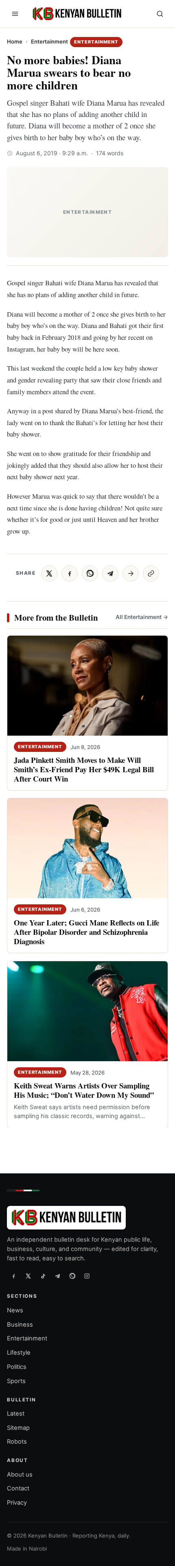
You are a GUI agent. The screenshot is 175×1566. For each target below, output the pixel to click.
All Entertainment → (142, 617)
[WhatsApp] (72, 1275)
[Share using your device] (130, 573)
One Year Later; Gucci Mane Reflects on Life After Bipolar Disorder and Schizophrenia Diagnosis (86, 932)
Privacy (17, 1502)
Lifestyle (19, 1352)
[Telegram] (57, 1275)
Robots (17, 1441)
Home (14, 41)
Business (20, 1324)
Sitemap (18, 1427)
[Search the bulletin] (160, 14)
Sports (16, 1381)
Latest (15, 1413)
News (15, 1310)
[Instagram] (86, 1275)
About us (20, 1474)
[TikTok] (42, 1275)
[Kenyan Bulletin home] (76, 14)
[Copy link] (151, 573)
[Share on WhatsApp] (90, 573)
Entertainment (49, 41)
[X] (28, 1275)
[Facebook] (13, 1275)
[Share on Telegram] (110, 573)
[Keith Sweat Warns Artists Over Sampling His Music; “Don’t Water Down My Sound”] (87, 1011)
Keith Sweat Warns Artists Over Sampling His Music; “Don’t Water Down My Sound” (84, 1090)
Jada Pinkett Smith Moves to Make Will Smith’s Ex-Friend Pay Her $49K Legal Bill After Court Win (84, 769)
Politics (16, 1367)
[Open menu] (15, 14)
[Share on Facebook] (69, 573)
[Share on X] (49, 573)
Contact (18, 1488)
